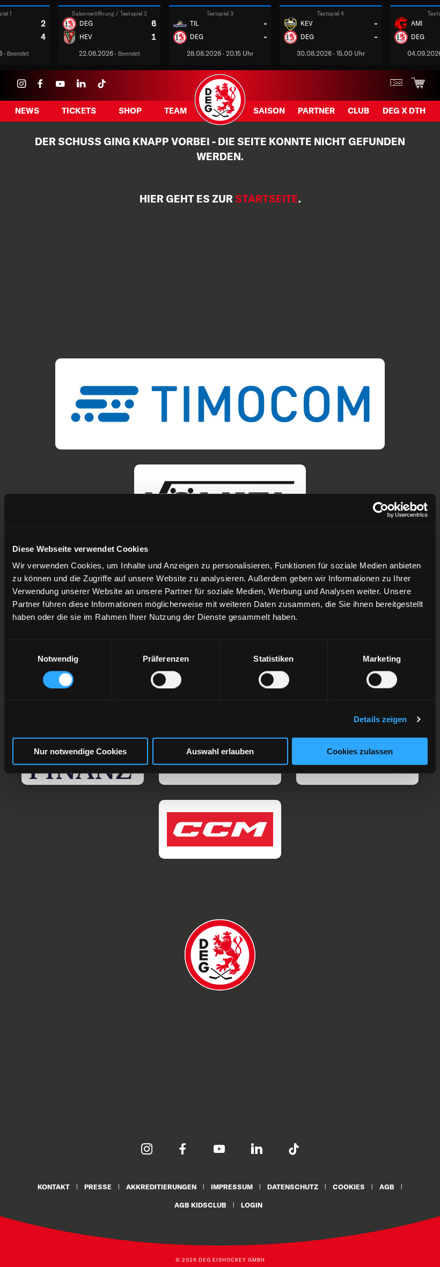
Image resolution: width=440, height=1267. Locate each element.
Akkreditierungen (161, 1186)
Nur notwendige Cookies (80, 751)
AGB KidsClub (200, 1205)
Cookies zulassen (360, 751)
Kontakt (54, 1186)
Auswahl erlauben (220, 751)
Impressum (232, 1186)
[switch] (166, 679)
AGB (386, 1186)
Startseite (266, 198)
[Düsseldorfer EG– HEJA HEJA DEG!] (220, 123)
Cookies (349, 1186)
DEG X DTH (404, 111)
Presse (98, 1186)
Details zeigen (380, 718)
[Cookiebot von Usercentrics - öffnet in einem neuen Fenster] (381, 509)
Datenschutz (292, 1186)
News (27, 111)
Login (251, 1205)
